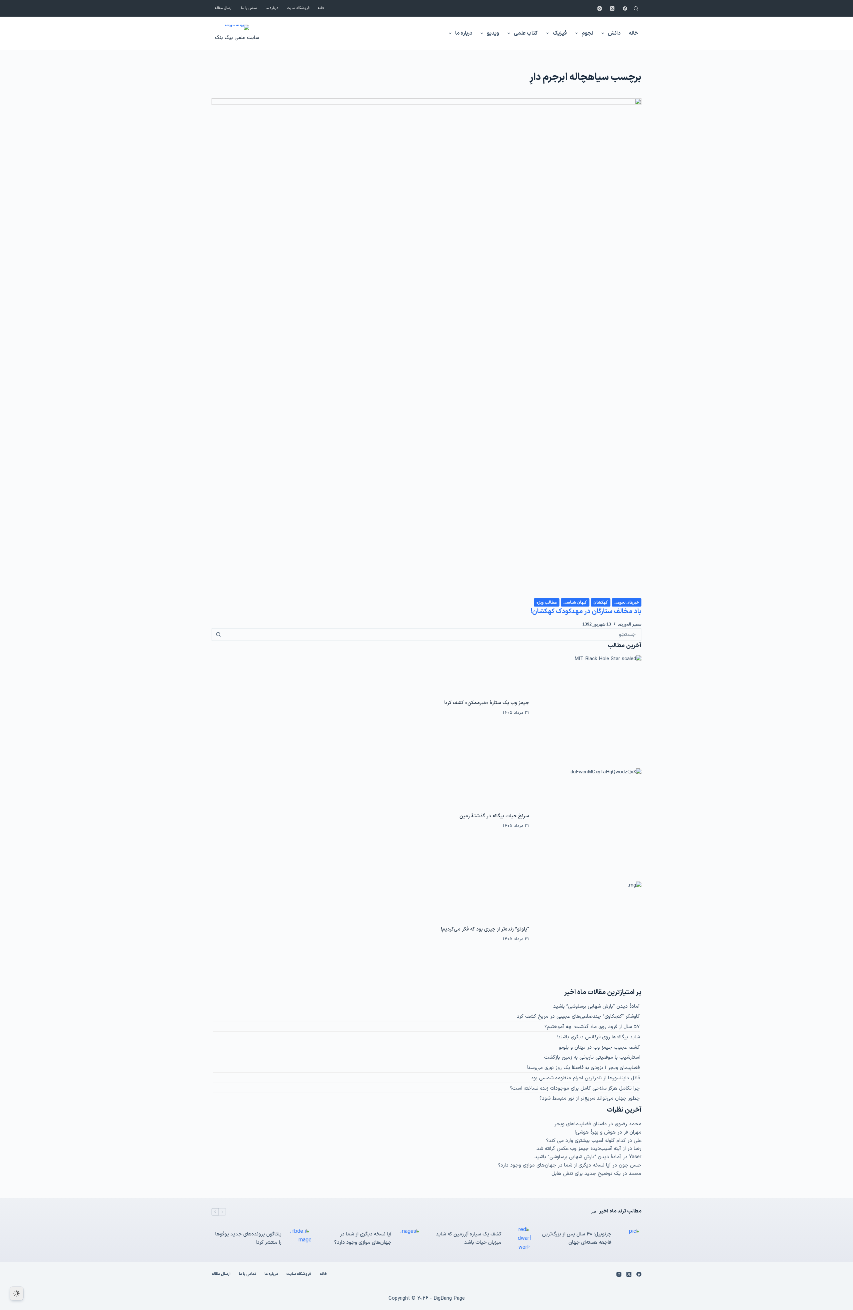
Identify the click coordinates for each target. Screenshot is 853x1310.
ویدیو (493, 33)
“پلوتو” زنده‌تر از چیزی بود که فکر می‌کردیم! (485, 929)
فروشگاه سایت (298, 8)
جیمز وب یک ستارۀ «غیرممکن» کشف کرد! (486, 703)
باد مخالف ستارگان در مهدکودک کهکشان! (585, 612)
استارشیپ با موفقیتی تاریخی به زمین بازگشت (592, 1057)
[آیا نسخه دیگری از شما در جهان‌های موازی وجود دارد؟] (410, 1238)
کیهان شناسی (575, 602)
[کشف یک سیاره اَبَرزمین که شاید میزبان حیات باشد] (519, 1238)
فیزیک (560, 33)
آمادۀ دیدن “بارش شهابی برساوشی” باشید (596, 1006)
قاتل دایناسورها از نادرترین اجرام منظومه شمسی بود (585, 1078)
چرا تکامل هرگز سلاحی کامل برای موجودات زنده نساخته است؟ (575, 1088)
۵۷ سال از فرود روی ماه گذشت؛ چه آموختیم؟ (592, 1027)
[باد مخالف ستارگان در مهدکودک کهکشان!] (426, 348)
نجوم (587, 33)
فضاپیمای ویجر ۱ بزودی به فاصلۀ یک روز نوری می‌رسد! (583, 1068)
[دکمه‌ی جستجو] (218, 635)
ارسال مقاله (224, 8)
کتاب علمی (526, 33)
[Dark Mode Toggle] (16, 1293)
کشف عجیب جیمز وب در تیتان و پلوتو (599, 1047)
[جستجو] (636, 8)
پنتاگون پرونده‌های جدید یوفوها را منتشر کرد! (248, 1238)
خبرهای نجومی (626, 602)
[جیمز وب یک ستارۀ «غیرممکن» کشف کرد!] (589, 708)
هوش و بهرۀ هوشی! (595, 1132)
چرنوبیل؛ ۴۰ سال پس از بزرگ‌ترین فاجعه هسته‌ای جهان (576, 1238)
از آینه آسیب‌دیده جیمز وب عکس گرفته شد (581, 1149)
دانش (614, 33)
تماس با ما (249, 8)
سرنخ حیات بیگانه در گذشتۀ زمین (494, 816)
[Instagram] (599, 8)
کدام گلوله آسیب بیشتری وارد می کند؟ (586, 1141)
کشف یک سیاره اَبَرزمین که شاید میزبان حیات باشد (468, 1238)
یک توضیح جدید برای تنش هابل (586, 1174)
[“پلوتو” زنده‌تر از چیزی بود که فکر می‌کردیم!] (589, 934)
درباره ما (272, 8)
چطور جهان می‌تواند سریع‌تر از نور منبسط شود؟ (589, 1098)
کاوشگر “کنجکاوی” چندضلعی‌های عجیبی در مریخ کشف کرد (578, 1016)
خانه (321, 8)
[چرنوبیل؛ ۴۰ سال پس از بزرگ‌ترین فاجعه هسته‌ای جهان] (629, 1238)
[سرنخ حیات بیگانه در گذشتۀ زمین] (589, 821)
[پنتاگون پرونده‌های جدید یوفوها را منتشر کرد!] (300, 1238)
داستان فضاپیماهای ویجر (580, 1124)
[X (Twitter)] (612, 8)
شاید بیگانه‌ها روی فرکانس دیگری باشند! (598, 1037)
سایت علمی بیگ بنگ (237, 38)
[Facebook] (625, 8)
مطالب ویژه (546, 602)
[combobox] (432, 634)
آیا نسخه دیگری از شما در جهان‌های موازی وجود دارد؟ (554, 1165)
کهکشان (600, 602)
